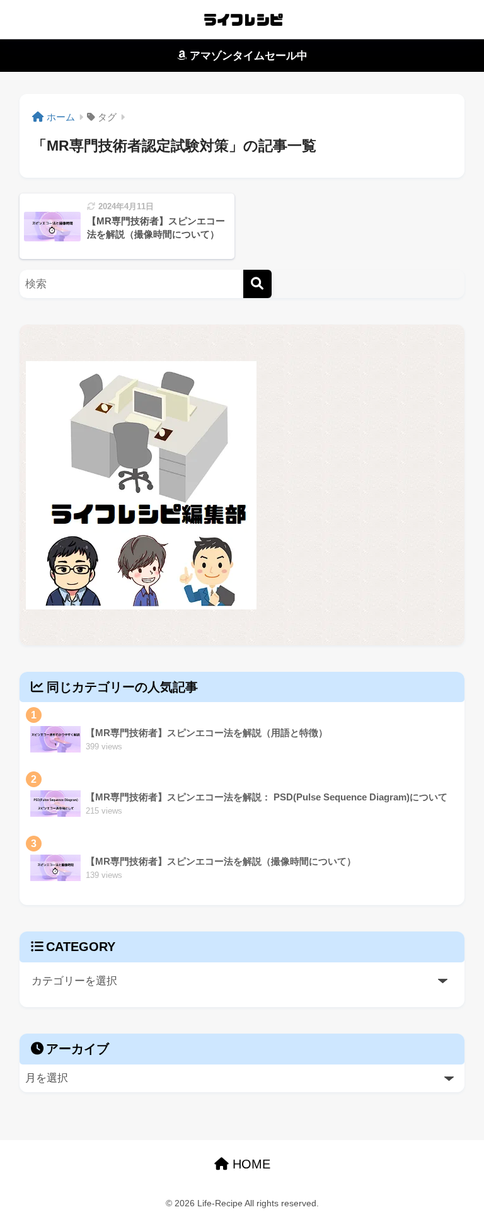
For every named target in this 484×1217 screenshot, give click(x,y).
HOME (249, 1164)
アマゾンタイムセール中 (247, 56)
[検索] (257, 284)
